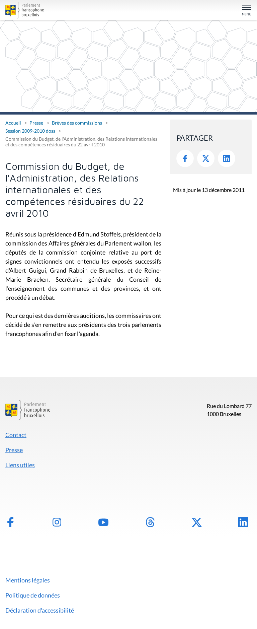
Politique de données (32, 595)
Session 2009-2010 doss (30, 131)
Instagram (57, 522)
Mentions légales (27, 580)
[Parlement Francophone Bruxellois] (45, 10)
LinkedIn (226, 158)
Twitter (206, 158)
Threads (150, 522)
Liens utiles (20, 465)
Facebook (185, 158)
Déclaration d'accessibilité (39, 610)
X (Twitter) (197, 522)
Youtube (103, 522)
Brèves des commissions (77, 123)
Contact (15, 434)
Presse (36, 123)
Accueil (13, 123)
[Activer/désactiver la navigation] (247, 10)
